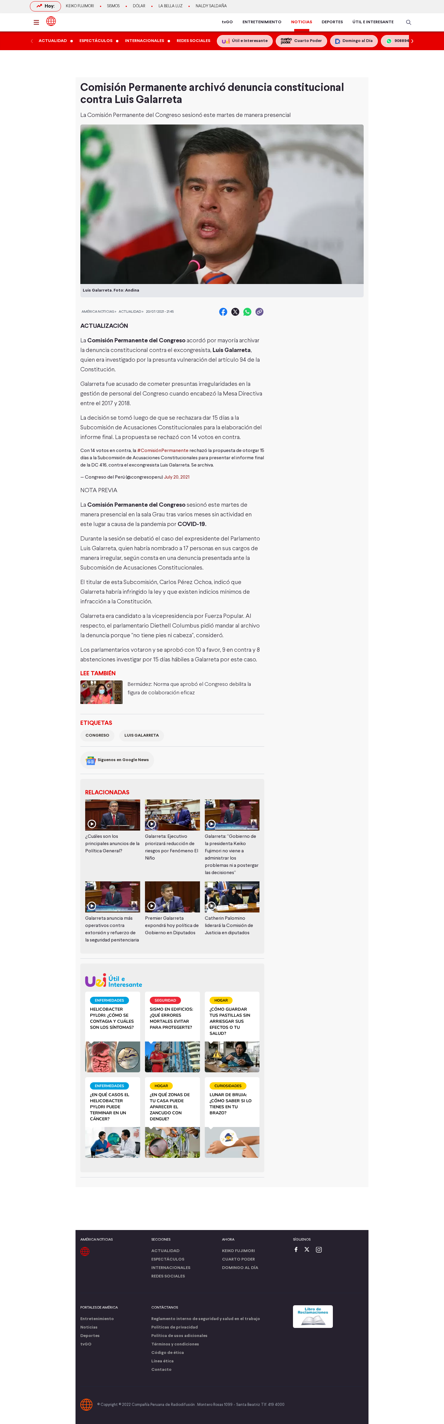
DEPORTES (332, 22)
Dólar (139, 6)
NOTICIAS (301, 22)
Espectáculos (167, 1259)
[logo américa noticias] (51, 21)
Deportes (90, 1336)
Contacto (161, 1370)
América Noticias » (99, 312)
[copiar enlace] (259, 312)
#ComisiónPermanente (162, 450)
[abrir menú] (38, 22)
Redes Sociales (168, 1276)
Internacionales (170, 1268)
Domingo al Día (240, 1268)
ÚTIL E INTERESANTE (373, 22)
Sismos (113, 6)
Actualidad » (131, 312)
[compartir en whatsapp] (247, 312)
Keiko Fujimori (80, 6)
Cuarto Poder (238, 1259)
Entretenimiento (97, 1319)
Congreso (97, 736)
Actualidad (165, 1251)
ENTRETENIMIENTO (262, 22)
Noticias (89, 1327)
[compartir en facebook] (223, 312)
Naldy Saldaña (211, 6)
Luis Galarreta (141, 736)
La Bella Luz (170, 6)
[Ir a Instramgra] (320, 1250)
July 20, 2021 (176, 477)
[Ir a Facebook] (297, 1250)
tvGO (227, 22)
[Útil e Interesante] (172, 980)
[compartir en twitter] (235, 312)
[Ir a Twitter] (309, 1250)
